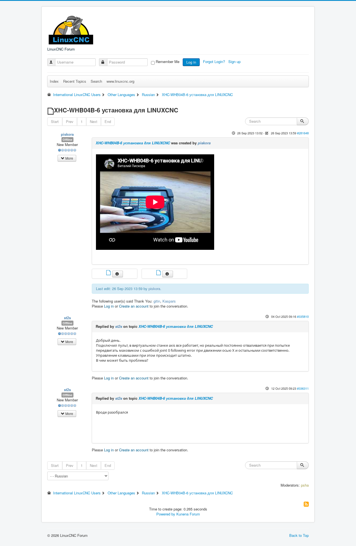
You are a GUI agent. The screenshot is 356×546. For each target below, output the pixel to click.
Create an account (134, 306)
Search (96, 81)
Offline (67, 139)
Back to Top (299, 535)
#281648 (303, 133)
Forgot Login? (214, 61)
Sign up (235, 61)
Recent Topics (74, 81)
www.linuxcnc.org (120, 81)
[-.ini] (159, 273)
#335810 (303, 316)
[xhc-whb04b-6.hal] (109, 273)
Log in (191, 62)
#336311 (303, 388)
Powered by (165, 514)
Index (54, 81)
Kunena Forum (188, 514)
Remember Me (167, 61)
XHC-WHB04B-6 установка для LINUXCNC (133, 142)
